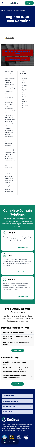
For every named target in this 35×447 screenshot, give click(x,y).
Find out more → (24, 248)
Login (29, 3)
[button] (17, 332)
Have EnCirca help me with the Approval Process (17, 52)
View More (17, 350)
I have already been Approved (17, 59)
